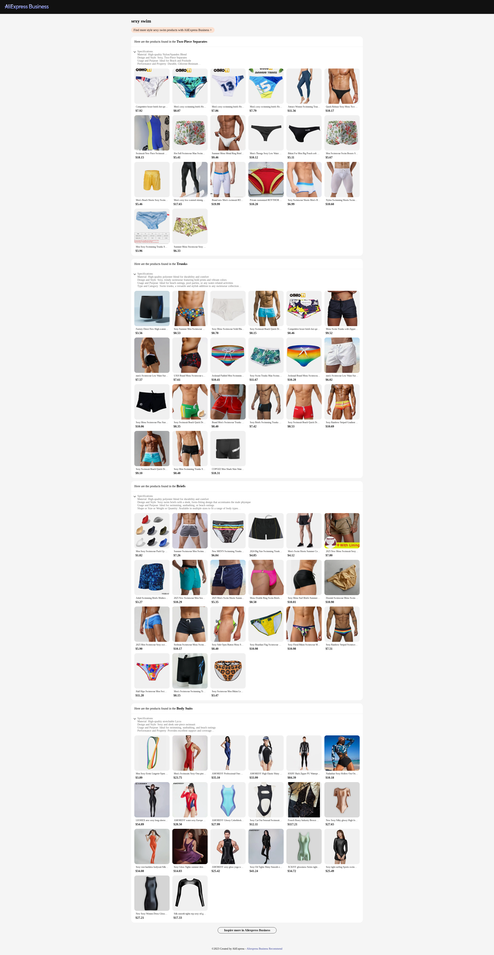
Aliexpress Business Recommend (264, 948)
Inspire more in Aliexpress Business (247, 930)
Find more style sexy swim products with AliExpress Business (171, 30)
